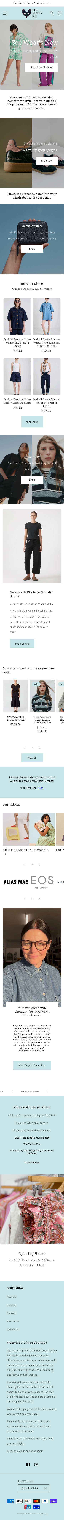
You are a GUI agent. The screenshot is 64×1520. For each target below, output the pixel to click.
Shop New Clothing (41, 67)
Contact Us (12, 1329)
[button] (4, 13)
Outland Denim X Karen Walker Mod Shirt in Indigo (17, 342)
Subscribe (12, 1297)
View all (32, 757)
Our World (12, 1313)
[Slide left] (24, 748)
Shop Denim (22, 643)
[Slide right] (40, 748)
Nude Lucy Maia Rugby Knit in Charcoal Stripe (42, 720)
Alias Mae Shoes (15, 850)
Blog (40, 788)
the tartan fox (28, 1514)
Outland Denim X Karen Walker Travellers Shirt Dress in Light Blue (46, 342)
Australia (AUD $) (30, 1488)
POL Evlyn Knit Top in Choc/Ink (16, 718)
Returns (11, 1305)
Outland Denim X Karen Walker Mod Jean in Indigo (46, 402)
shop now (46, 160)
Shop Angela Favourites (32, 1065)
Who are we (13, 1321)
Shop (32, 248)
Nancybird (37, 850)
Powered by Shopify (40, 1514)
